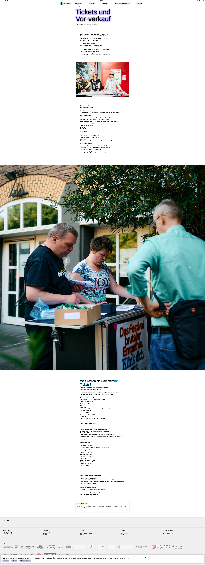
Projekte (82, 534)
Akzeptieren (6, 560)
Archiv (45, 534)
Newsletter (5, 537)
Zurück (78, 6)
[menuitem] (78, 3)
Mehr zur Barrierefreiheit (84, 510)
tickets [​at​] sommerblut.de (101, 492)
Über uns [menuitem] (82, 530)
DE (198, 0)
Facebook (5, 534)
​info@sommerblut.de (7, 533)
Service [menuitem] (123, 530)
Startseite (78, 24)
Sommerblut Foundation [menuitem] (167, 530)
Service (105, 3)
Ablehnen (14, 560)
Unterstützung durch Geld (86, 533)
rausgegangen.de (110, 112)
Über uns (92, 3)
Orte (122, 534)
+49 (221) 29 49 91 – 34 (8, 532)
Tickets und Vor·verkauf (91, 24)
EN (203, 0)
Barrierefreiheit (82, 504)
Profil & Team (83, 532)
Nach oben (6, 520)
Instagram (5, 536)
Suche (139, 3)
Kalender (45, 533)
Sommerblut (65, 3)
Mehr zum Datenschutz (25, 560)
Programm (78, 3)
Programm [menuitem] (45, 530)
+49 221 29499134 (103, 0)
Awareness (124, 535)
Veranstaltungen (47, 532)
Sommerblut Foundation (122, 3)
